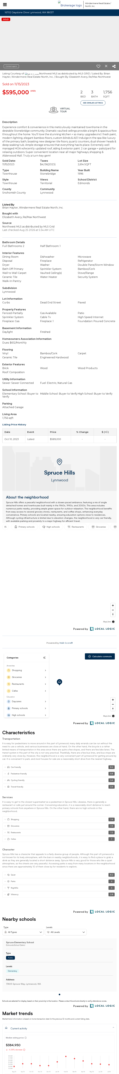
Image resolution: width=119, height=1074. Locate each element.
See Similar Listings (93, 103)
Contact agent (11, 66)
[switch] (98, 66)
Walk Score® (66, 643)
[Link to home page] (70, 4)
